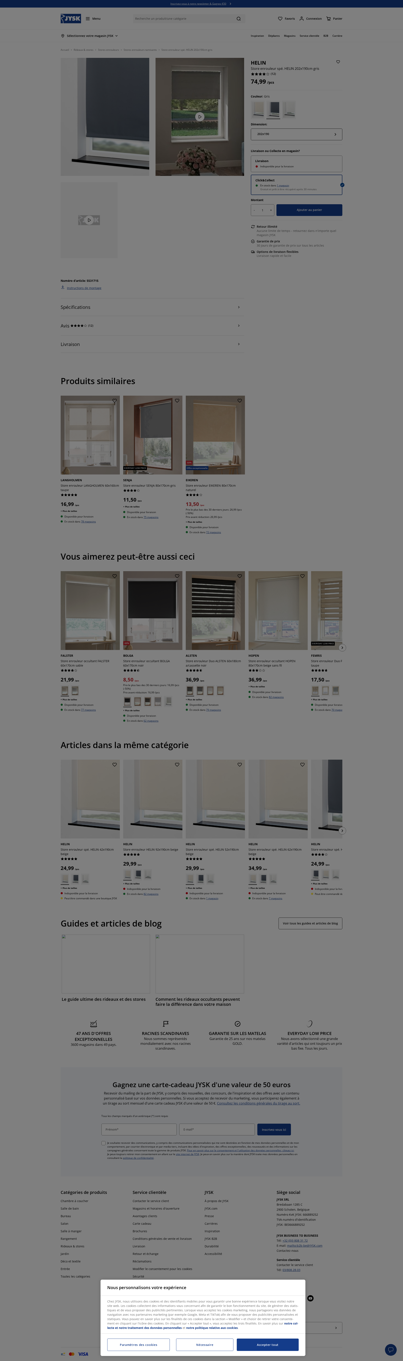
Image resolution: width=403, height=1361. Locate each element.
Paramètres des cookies (138, 1345)
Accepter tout (268, 1345)
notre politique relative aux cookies (212, 1328)
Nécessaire (204, 1345)
